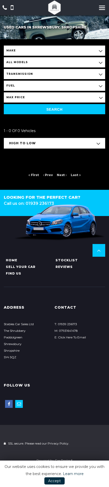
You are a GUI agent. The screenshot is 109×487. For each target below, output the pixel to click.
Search (54, 109)
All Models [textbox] (17, 62)
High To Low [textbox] (22, 143)
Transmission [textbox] (19, 74)
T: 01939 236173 (66, 324)
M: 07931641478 (66, 331)
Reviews (64, 267)
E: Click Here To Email (70, 337)
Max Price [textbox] (15, 97)
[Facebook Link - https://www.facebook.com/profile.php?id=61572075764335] (9, 404)
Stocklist (67, 260)
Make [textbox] (11, 50)
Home (11, 260)
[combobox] (54, 51)
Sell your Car (20, 267)
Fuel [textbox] (10, 85)
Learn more (73, 473)
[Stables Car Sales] (54, 8)
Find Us (13, 273)
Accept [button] (54, 481)
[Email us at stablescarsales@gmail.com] (19, 404)
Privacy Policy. (58, 443)
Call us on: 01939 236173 (29, 203)
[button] (99, 250)
